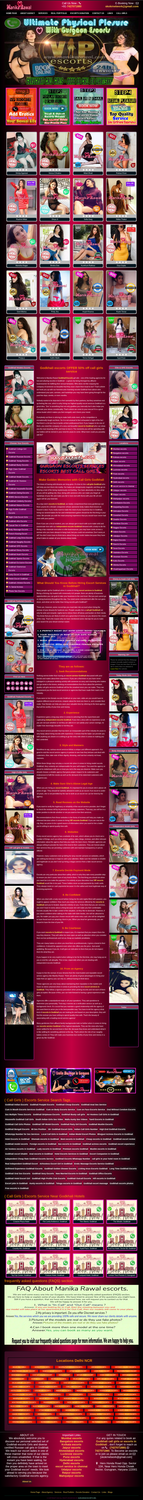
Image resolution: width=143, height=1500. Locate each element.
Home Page (11, 13)
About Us (26, 1481)
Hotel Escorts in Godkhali (17, 1139)
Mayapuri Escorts (46, 1398)
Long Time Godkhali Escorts (123, 1169)
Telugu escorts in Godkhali (69, 1183)
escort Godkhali (62, 788)
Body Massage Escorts (18, 529)
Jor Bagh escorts (98, 1367)
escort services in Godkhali (90, 590)
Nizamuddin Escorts (49, 1422)
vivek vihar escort (108, 1375)
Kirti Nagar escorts (105, 1379)
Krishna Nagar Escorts (22, 1422)
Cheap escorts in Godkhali (98, 1139)
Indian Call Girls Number (86, 1129)
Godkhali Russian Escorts (19, 457)
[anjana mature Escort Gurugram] (55, 289)
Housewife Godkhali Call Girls (19, 1119)
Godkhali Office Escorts (100, 1173)
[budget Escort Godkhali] (19, 1008)
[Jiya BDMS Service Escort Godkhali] (19, 655)
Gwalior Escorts (120, 519)
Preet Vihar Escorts (74, 1422)
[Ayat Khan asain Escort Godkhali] (121, 335)
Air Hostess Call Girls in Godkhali (103, 1114)
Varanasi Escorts (120, 557)
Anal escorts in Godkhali (41, 1154)
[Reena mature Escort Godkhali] (19, 751)
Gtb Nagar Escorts (43, 1390)
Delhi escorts (118, 482)
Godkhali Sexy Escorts (43, 1173)
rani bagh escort (19, 1375)
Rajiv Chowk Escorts (19, 1406)
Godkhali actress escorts (95, 1144)
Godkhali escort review (124, 1139)
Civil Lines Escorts (74, 1387)
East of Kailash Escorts (74, 1383)
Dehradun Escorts (120, 511)
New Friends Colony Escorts (24, 1402)
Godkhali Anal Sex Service (93, 1105)
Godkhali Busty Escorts (18, 465)
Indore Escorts (119, 532)
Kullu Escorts (118, 561)
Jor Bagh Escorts (130, 1390)
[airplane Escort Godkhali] (123, 916)
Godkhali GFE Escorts (18, 546)
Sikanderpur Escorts (21, 1410)
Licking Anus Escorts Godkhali (93, 1169)
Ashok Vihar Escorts (21, 1387)
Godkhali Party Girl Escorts (74, 1124)
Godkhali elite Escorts (18, 521)
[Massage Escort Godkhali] (123, 805)
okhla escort (64, 1375)
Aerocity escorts (42, 1367)
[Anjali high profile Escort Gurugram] (88, 289)
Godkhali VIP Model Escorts (45, 1124)
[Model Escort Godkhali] (123, 845)
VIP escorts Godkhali (79, 820)
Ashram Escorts (45, 1414)
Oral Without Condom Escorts (121, 1109)
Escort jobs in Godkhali (16, 1183)
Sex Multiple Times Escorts (18, 1114)
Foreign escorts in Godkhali (43, 1144)
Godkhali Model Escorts (19, 477)
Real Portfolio (59, 13)
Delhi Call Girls (19, 1367)
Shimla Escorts (119, 565)
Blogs (110, 1492)
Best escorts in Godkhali (72, 1139)
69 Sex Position (38, 1129)
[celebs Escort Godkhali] (123, 881)
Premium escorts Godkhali (75, 1149)
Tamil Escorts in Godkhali (101, 1119)
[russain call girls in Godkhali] (71, 561)
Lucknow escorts (120, 470)
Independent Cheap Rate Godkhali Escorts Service (29, 1159)
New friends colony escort (23, 1371)
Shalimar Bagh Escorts (128, 1406)
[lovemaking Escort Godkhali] (123, 986)
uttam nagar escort (78, 1371)
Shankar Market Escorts (98, 1410)
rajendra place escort (127, 1371)
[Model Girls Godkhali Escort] (19, 387)
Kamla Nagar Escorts (100, 1394)
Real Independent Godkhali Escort (21, 1164)
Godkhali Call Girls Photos (17, 1124)
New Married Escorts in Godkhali (71, 1173)
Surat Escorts (119, 548)
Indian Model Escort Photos (82, 1134)
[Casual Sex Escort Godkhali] (123, 770)
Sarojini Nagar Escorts (126, 1422)
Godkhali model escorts (16, 1144)
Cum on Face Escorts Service (91, 1109)
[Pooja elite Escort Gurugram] (21, 335)
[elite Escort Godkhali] (123, 387)
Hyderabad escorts (121, 478)
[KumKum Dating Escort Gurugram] (88, 243)
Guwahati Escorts (120, 515)
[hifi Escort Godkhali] (19, 972)
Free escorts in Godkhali (17, 1188)
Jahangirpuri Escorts (108, 1390)
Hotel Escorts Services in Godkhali (71, 1154)
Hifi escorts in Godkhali (104, 1178)
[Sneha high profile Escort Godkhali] (19, 791)
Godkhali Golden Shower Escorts (60, 1169)
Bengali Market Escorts (100, 1414)
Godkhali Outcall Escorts (79, 1178)
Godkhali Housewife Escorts (20, 489)
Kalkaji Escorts (76, 1394)
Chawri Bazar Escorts (48, 1387)
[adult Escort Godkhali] (19, 937)
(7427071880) (118, 1447)
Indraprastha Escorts (76, 1418)
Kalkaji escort (18, 1379)
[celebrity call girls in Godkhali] (71, 644)
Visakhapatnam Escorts (123, 569)
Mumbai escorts (120, 449)
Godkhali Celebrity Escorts (20, 501)
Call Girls (121, 13)
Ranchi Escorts (119, 544)
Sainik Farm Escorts (83, 1406)
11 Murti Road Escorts (127, 1410)
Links (110, 13)
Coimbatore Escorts (121, 503)
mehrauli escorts (58, 1379)
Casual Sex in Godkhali (18, 525)
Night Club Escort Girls (18, 517)
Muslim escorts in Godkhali (103, 1149)
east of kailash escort (42, 1375)
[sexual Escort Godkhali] (19, 1043)
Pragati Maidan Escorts (127, 1402)
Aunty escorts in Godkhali (41, 1183)
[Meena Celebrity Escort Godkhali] (19, 716)
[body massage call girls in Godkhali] (71, 457)
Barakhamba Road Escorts (71, 1414)
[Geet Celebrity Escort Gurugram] (21, 289)
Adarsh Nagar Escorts (101, 1383)
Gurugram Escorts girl (87, 1498)
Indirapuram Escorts (85, 1390)
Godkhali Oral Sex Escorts (17, 1173)
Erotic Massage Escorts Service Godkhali (94, 1164)
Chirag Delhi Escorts (127, 1414)
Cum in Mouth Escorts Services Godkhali (24, 1109)
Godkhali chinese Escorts (19, 583)
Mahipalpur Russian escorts (70, 1367)
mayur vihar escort (85, 1375)
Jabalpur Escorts (120, 536)
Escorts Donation (79, 13)
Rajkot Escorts (119, 540)
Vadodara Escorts (120, 552)
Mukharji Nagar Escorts (74, 1398)
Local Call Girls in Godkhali (54, 1134)
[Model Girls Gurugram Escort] (21, 243)
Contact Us (98, 13)
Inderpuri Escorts (63, 1390)
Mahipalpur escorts (121, 499)
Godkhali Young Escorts (19, 461)
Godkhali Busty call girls (73, 1114)
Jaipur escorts (119, 461)
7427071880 (74, 6)
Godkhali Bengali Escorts (17, 1129)
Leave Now (114, 669)
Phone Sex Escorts (17, 591)
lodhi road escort (102, 1371)
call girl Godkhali (93, 610)
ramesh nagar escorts (52, 1371)
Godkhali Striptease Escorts (46, 1114)
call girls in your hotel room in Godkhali (111, 1159)
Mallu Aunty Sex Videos (76, 1119)
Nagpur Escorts (119, 528)
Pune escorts (118, 474)
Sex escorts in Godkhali (69, 1144)
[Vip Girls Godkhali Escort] (19, 422)
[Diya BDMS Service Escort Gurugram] (121, 243)
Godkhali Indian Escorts (16, 1105)
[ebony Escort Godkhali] (123, 598)
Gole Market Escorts (49, 1418)
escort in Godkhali (86, 426)
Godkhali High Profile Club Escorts (48, 1178)
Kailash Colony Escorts (22, 1394)
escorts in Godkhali (56, 504)
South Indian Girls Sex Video (49, 1119)
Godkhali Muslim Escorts (101, 1124)
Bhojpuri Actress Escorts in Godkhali (115, 1134)
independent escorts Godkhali (69, 526)
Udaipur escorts (119, 490)
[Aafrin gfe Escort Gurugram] (55, 335)
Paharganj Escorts (51, 1402)
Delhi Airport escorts (21, 1383)
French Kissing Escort (18, 534)
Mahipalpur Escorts (21, 1398)
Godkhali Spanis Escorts (19, 558)
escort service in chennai (123, 486)
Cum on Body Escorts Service (60, 1109)
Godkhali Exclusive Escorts (20, 563)
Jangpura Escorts (102, 1418)
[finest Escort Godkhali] (19, 902)
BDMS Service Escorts (18, 497)
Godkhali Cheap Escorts (67, 1105)
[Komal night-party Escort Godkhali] (19, 827)
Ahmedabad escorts (121, 465)
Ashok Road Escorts (47, 1383)
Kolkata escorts (119, 457)
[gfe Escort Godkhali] (123, 422)
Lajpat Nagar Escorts (127, 1394)
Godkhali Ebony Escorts (19, 550)
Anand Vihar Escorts (21, 1414)
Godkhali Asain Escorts (18, 554)
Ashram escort (37, 1379)
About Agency (27, 13)
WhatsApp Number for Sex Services (22, 1134)
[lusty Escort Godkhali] (123, 730)
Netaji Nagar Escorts (127, 1398)
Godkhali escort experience (121, 1144)
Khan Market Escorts (127, 1418)
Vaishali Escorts (72, 1410)
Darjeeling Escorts (121, 507)
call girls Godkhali (93, 484)
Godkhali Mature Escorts (19, 505)
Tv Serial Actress (16, 587)
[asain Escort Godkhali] (123, 633)
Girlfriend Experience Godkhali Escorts (24, 1169)
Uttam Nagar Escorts (48, 1410)
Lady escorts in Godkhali (49, 1149)
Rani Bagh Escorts (62, 1406)
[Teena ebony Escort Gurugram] (88, 335)
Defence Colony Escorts (101, 1387)
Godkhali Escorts (65, 378)
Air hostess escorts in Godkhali (20, 1149)
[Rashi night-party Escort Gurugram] (121, 289)
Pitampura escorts (129, 1379)
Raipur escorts (119, 494)
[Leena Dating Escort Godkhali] (19, 620)
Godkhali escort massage (96, 1183)
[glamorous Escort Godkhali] (123, 694)
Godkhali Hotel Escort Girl (17, 1178)
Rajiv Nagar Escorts (41, 1406)
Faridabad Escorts (128, 1387)
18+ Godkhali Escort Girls (60, 1129)
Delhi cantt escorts (81, 1379)
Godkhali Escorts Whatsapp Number (72, 1159)
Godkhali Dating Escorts (19, 493)
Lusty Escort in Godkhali (19, 574)
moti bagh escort (129, 1375)
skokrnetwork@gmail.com (122, 6)
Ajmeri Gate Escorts (128, 1383)
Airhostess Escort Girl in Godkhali (56, 1164)
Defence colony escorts (125, 1367)
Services (43, 13)
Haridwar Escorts (120, 523)
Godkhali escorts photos (121, 1183)
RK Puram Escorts (99, 1422)
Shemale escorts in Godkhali (45, 1139)
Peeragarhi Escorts (100, 1402)
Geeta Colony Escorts (20, 1390)
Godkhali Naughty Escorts (19, 542)
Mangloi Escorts (101, 1398)
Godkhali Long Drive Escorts (21, 538)
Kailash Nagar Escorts (51, 1394)
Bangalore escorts (120, 453)
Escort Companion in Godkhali (104, 1154)
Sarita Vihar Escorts (105, 1406)
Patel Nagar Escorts (76, 1402)
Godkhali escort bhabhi (16, 1154)
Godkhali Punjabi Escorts (42, 1105)
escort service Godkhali (76, 676)
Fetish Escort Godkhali (18, 579)
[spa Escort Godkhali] (123, 951)
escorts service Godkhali (50, 1026)
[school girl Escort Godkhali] (19, 867)
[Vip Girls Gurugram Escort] (55, 243)
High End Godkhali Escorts (112, 1129)
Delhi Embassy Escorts (22, 1418)
